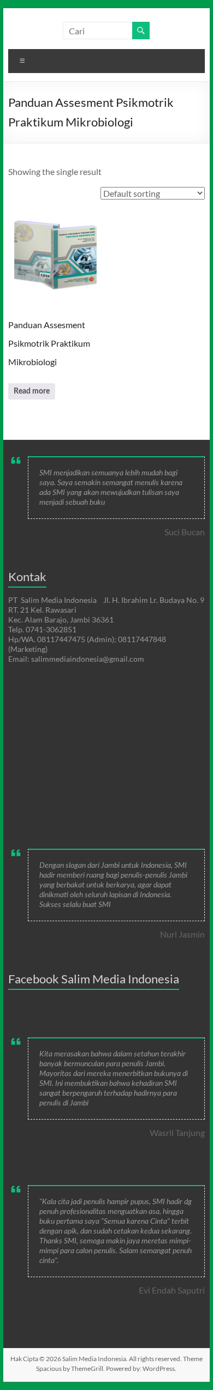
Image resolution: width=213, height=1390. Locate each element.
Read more (32, 391)
